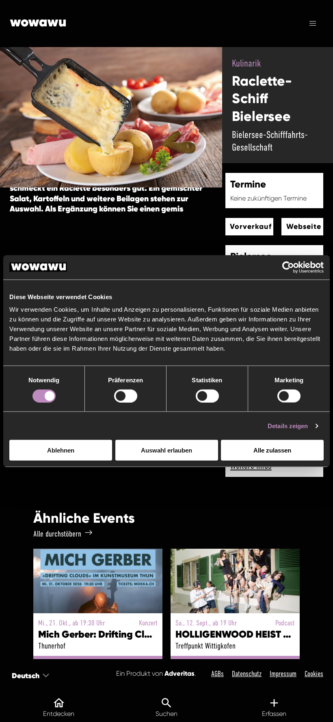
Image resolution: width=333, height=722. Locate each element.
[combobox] (12, 675)
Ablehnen (60, 450)
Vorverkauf (251, 226)
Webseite (303, 226)
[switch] (125, 395)
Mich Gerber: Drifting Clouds (102, 634)
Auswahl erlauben (166, 450)
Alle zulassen (272, 450)
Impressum (283, 674)
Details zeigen (288, 425)
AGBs (217, 674)
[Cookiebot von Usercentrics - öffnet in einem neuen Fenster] (288, 267)
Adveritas (179, 673)
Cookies (314, 674)
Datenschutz (247, 674)
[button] (312, 23)
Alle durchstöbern (57, 533)
